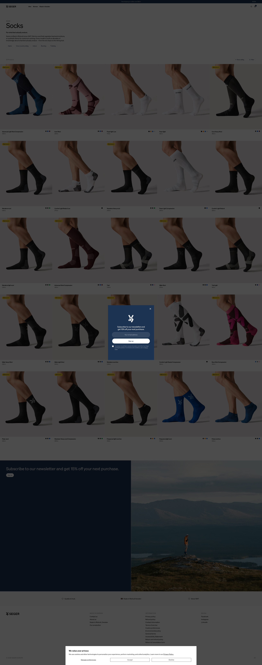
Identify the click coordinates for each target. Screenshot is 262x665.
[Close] (150, 309)
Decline (171, 659)
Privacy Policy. (168, 654)
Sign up (131, 341)
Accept (130, 659)
